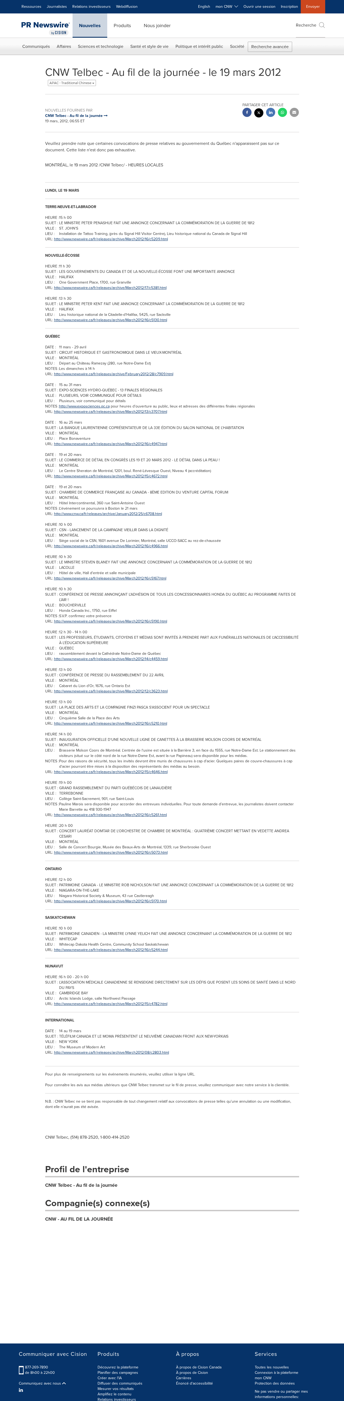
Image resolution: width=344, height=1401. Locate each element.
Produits (122, 25)
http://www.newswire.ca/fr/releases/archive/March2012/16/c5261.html (110, 815)
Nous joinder (157, 25)
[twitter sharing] (258, 113)
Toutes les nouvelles (272, 1367)
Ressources (31, 6)
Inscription (289, 6)
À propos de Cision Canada (198, 1367)
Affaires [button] (64, 46)
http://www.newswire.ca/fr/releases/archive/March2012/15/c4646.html (111, 772)
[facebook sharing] (247, 113)
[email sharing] (294, 113)
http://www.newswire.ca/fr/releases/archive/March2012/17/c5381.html (110, 288)
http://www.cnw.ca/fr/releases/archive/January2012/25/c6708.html (108, 514)
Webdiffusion (127, 6)
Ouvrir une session (259, 6)
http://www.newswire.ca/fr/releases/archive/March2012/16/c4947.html (110, 444)
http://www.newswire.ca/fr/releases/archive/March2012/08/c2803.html (111, 1052)
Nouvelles (90, 25)
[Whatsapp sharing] (282, 113)
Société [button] (237, 46)
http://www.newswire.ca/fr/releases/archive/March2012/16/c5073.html (111, 852)
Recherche (306, 25)
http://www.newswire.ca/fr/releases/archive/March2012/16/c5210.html (110, 723)
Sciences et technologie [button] (100, 46)
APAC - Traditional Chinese (70, 83)
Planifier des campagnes (118, 1372)
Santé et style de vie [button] (149, 46)
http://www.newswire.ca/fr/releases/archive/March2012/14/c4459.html (111, 659)
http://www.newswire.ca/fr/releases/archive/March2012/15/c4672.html (110, 476)
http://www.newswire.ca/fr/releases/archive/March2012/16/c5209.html (111, 239)
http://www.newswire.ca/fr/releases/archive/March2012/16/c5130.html (110, 320)
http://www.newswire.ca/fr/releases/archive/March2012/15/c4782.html (110, 1004)
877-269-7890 (36, 1367)
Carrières (183, 1378)
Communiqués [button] (36, 46)
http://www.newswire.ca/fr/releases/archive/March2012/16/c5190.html (110, 621)
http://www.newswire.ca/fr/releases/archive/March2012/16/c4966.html (111, 546)
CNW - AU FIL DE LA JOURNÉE (79, 1219)
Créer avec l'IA (110, 1378)
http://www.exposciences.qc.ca (84, 406)
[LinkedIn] (21, 1390)
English (204, 6)
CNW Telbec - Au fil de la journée (81, 1185)
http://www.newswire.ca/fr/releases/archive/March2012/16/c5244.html (111, 950)
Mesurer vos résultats (116, 1389)
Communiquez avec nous (40, 1383)
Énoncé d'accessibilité (194, 1383)
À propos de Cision (192, 1372)
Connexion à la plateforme (276, 1372)
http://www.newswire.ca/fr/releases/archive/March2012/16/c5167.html (110, 578)
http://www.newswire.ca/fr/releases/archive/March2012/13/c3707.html (110, 411)
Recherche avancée (270, 47)
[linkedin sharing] (270, 113)
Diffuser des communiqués (120, 1383)
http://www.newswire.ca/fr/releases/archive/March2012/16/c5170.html (110, 901)
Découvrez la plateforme (118, 1367)
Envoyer (313, 6)
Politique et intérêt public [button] (199, 46)
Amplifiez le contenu (114, 1394)
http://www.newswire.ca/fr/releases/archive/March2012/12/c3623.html (111, 691)
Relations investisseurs (91, 6)
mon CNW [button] (225, 6)
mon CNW (263, 1378)
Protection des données (275, 1383)
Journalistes (57, 6)
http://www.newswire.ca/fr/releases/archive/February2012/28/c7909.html (113, 374)
